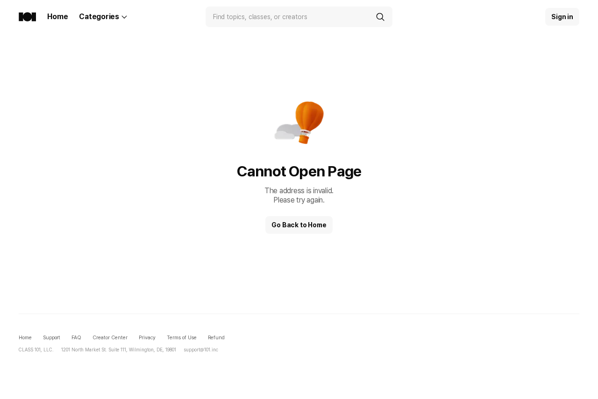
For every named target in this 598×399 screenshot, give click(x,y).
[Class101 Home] (27, 17)
